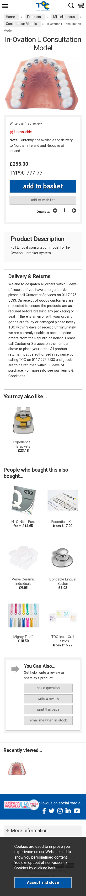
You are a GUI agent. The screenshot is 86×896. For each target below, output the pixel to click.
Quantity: (43, 211)
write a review (48, 699)
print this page (48, 709)
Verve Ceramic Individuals (23, 581)
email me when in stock (48, 720)
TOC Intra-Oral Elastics (62, 639)
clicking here (45, 868)
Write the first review (26, 123)
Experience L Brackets (23, 444)
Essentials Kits (63, 522)
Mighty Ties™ (23, 637)
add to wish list (43, 200)
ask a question (48, 688)
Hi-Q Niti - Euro (23, 522)
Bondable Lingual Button (62, 581)
